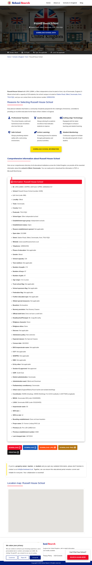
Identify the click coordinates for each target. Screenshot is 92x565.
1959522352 (51, 97)
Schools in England (70, 3)
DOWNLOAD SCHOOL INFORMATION (46, 149)
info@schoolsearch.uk (25, 469)
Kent (26, 57)
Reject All (23, 557)
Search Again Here (78, 558)
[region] (23, 552)
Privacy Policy (47, 555)
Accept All (35, 557)
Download (14, 447)
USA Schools (58, 555)
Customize (12, 557)
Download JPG (47, 447)
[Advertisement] (46, 74)
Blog (81, 3)
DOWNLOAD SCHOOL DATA (46, 32)
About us (57, 3)
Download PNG (67, 447)
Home (48, 3)
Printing (13, 452)
